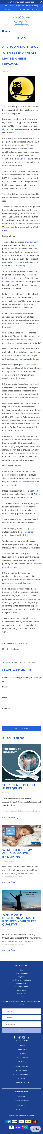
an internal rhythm (30, 242)
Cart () (25, 9)
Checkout (35, 9)
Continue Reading (10, 817)
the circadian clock (20, 159)
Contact (7, 9)
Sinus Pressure (22, 1058)
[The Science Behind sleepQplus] (21, 763)
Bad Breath (23, 1070)
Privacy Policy (21, 1105)
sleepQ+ (17, 1116)
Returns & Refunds (21, 1092)
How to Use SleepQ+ (21, 973)
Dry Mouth (22, 1054)
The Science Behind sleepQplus (18, 786)
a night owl (33, 491)
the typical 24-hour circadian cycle (22, 355)
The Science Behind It (21, 987)
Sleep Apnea (22, 1049)
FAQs (18, 6)
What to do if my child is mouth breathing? (17, 853)
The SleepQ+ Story (21, 983)
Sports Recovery (22, 1066)
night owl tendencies (11, 129)
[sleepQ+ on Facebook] (15, 17)
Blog (21, 38)
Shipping (21, 1096)
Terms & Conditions (21, 1101)
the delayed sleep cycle (13, 278)
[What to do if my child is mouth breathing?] (21, 835)
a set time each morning (29, 599)
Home (6, 6)
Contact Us (21, 993)
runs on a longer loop (16, 266)
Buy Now (21, 977)
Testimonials (21, 990)
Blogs (21, 997)
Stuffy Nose (22, 1062)
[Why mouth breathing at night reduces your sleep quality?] (21, 900)
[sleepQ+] (21, 24)
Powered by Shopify (27, 1116)
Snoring (22, 1045)
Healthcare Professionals (21, 980)
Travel (22, 1079)
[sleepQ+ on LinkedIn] (28, 17)
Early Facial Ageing (23, 1074)
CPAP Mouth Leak (22, 1083)
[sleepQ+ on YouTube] (19, 17)
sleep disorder (27, 532)
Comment (6, 709)
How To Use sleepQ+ (30, 6)
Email (5, 698)
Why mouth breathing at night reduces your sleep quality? (19, 919)
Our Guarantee (21, 1110)
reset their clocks (25, 583)
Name (5, 687)
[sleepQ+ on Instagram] (23, 17)
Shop (12, 6)
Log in (15, 9)
